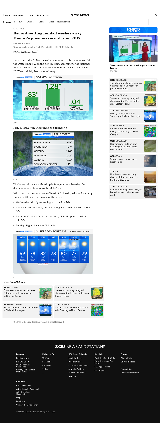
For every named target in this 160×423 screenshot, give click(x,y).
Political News (22, 358)
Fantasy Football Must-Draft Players (26, 371)
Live (30, 15)
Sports (42, 22)
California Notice (128, 362)
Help (18, 398)
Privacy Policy (127, 358)
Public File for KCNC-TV (104, 358)
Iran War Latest (22, 362)
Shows (39, 15)
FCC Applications (102, 367)
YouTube (46, 358)
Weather (31, 22)
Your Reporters (63, 22)
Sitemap (72, 376)
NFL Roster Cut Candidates (23, 366)
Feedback (20, 401)
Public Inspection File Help (103, 362)
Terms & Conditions (76, 373)
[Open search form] (156, 15)
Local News (17, 15)
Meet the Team (75, 358)
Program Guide (75, 362)
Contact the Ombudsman (27, 405)
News (20, 22)
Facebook (46, 362)
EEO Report (99, 370)
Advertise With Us (76, 369)
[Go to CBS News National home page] (80, 15)
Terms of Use (126, 369)
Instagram (46, 365)
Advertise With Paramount (27, 389)
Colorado (7, 22)
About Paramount (24, 385)
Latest (6, 15)
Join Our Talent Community (23, 393)
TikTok (45, 369)
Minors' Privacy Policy (130, 373)
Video (51, 22)
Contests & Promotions (78, 365)
